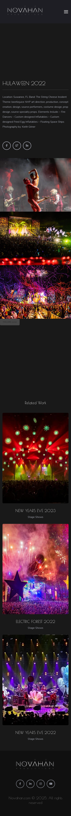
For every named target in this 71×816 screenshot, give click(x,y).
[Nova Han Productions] (25, 11)
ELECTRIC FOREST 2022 (35, 621)
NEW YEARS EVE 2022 (35, 732)
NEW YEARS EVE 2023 (35, 510)
